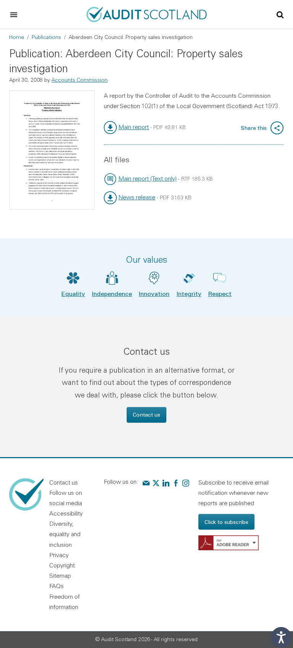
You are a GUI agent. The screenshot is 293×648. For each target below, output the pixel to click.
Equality (73, 293)
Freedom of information (64, 602)
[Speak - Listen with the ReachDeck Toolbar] (281, 637)
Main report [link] (133, 127)
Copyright (62, 565)
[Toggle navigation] (13, 14)
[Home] (147, 13)
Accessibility (66, 513)
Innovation (154, 293)
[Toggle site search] (280, 14)
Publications (46, 37)
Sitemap (60, 575)
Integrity (189, 293)
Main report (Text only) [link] (147, 178)
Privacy (59, 555)
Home (16, 37)
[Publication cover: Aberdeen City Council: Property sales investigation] (52, 150)
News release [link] (136, 197)
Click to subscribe (226, 521)
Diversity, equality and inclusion (64, 534)
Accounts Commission (80, 79)
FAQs (56, 586)
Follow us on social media (65, 498)
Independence (112, 293)
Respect (220, 293)
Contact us (146, 414)
